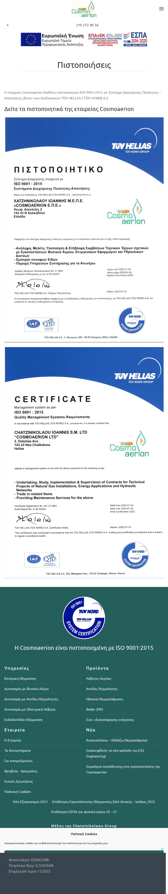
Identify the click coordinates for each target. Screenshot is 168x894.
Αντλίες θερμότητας (101, 688)
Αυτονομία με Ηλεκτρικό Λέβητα (30, 709)
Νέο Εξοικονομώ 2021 (30, 801)
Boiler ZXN (94, 709)
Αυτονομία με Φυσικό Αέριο (26, 688)
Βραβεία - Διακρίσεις (20, 771)
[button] (161, 9)
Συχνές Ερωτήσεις (18, 781)
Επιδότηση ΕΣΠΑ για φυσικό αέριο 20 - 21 (84, 811)
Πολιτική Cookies (17, 791)
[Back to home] (84, 9)
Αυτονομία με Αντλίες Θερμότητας (31, 699)
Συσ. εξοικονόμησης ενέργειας (110, 719)
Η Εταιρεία (12, 740)
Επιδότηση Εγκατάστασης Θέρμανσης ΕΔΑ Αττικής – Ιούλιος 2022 (103, 801)
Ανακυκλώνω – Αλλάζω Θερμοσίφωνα (116, 740)
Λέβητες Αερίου (98, 678)
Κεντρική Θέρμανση (20, 678)
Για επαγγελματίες (18, 760)
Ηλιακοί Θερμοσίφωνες (104, 699)
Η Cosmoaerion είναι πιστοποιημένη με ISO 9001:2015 (84, 647)
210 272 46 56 (87, 25)
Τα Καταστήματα (17, 750)
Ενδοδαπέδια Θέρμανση (23, 719)
